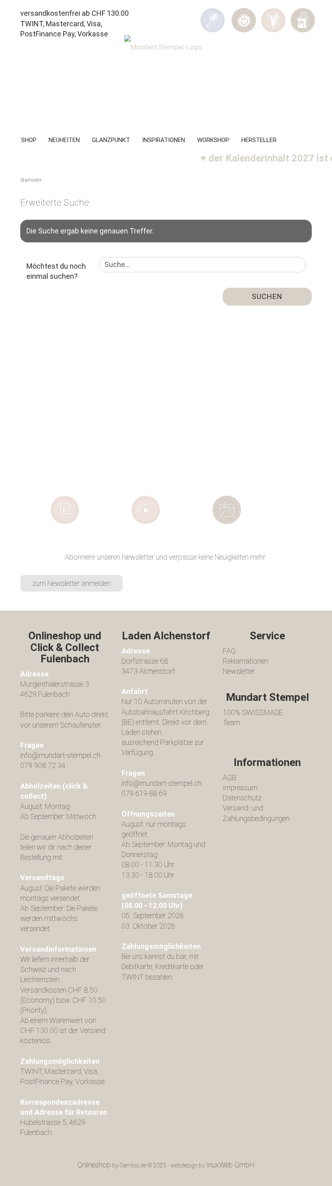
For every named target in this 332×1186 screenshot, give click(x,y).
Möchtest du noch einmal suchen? (56, 271)
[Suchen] (212, 14)
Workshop (213, 140)
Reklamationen (245, 661)
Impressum (240, 787)
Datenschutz (242, 797)
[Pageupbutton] (310, 1174)
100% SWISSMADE (253, 712)
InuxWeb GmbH (230, 1165)
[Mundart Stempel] (166, 79)
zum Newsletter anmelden (71, 583)
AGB (229, 777)
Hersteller (259, 140)
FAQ (229, 651)
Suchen (267, 296)
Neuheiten (64, 140)
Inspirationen (163, 140)
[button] (243, 14)
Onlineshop (94, 1165)
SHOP (28, 140)
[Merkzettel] (273, 14)
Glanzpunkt (111, 140)
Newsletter (239, 671)
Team (231, 722)
